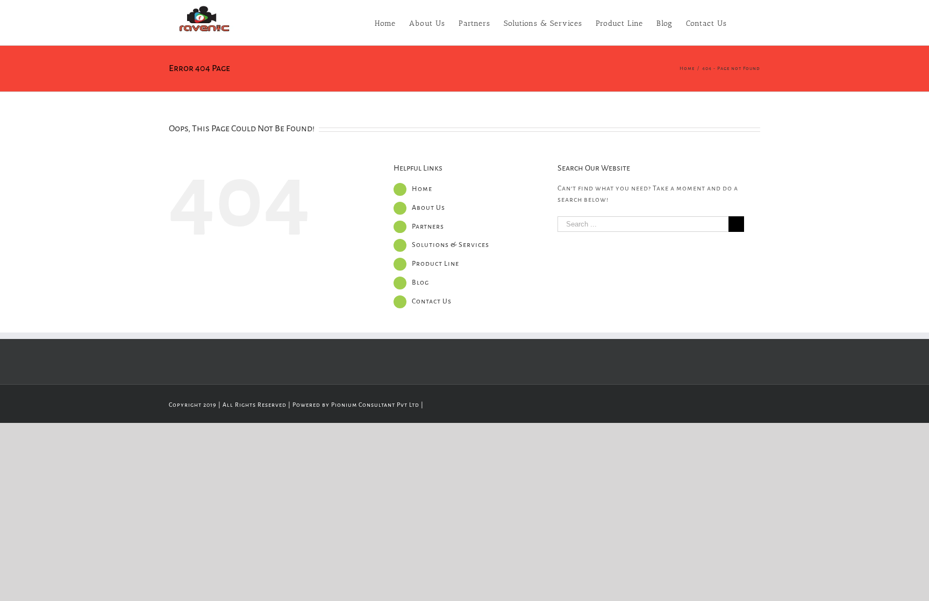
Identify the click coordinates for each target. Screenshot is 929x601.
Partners (428, 226)
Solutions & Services (450, 245)
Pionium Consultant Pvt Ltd (375, 404)
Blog (420, 282)
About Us (428, 207)
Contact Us (432, 301)
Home (422, 189)
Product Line (435, 263)
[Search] (743, 22)
